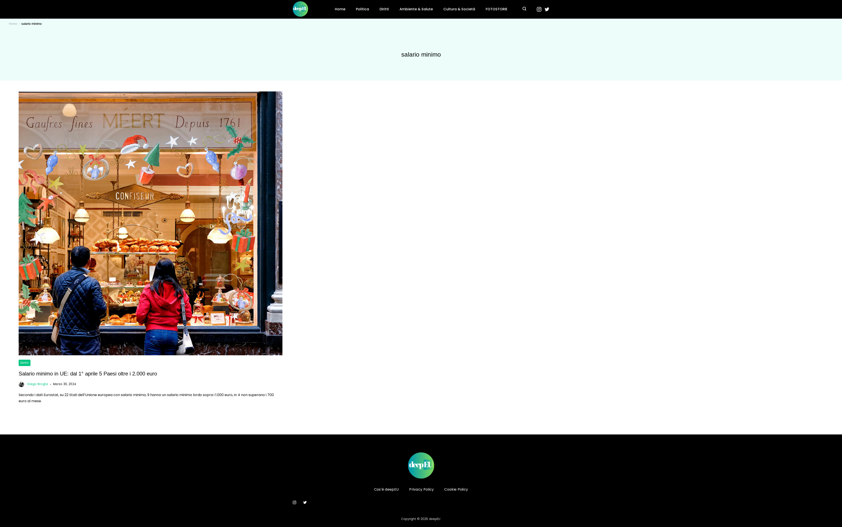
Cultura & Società (459, 9)
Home (340, 9)
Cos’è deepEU (386, 489)
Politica (362, 9)
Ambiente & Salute (416, 9)
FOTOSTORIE (496, 9)
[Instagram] (539, 9)
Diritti (384, 9)
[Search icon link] (524, 9)
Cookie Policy (456, 489)
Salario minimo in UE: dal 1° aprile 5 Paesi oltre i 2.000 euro (88, 374)
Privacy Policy (421, 489)
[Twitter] (547, 9)
